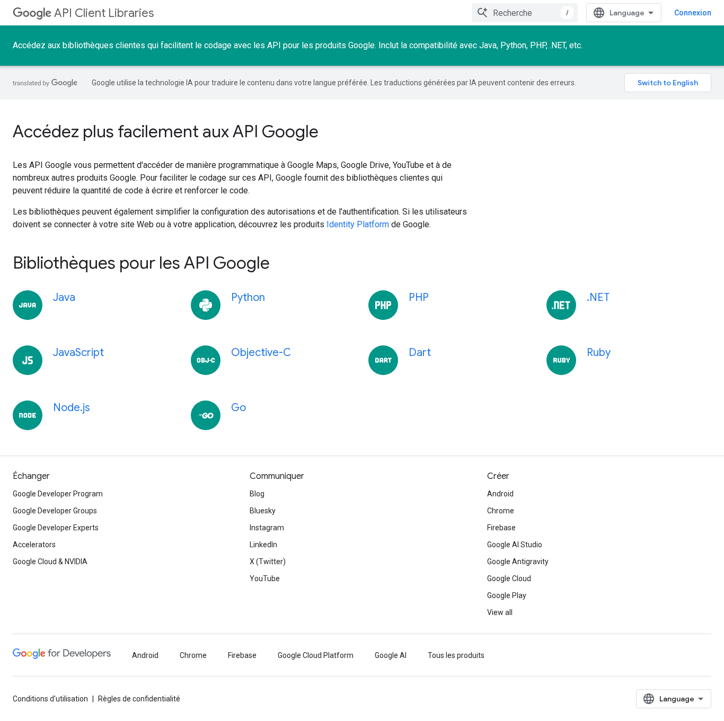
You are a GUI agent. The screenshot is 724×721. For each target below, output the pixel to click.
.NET (598, 297)
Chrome (500, 510)
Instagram (267, 527)
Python (248, 297)
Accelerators (34, 544)
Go (238, 407)
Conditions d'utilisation (50, 699)
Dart (420, 352)
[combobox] (525, 12)
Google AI (391, 655)
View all (500, 612)
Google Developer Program (58, 493)
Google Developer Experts (56, 527)
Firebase (501, 527)
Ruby (599, 352)
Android (500, 493)
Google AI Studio (514, 544)
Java (64, 297)
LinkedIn (263, 544)
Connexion (692, 12)
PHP (419, 297)
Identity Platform (357, 224)
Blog (257, 493)
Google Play (506, 595)
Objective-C (261, 352)
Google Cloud (509, 578)
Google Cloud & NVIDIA (50, 561)
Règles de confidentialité (139, 699)
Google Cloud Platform (316, 655)
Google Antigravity (518, 561)
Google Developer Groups (55, 510)
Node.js (71, 407)
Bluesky (263, 510)
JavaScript (78, 352)
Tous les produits (456, 655)
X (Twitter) (268, 561)
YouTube (265, 578)
